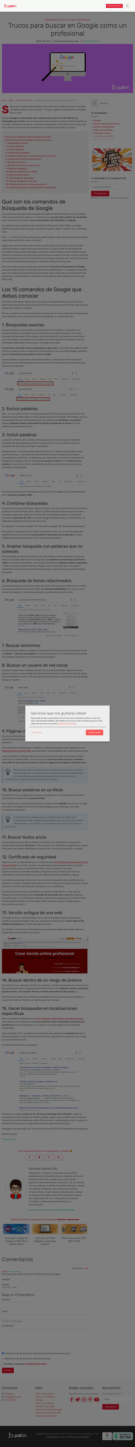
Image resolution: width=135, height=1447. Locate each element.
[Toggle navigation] (127, 5)
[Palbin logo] (10, 6)
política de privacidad (67, 724)
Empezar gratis (114, 6)
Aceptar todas (94, 732)
